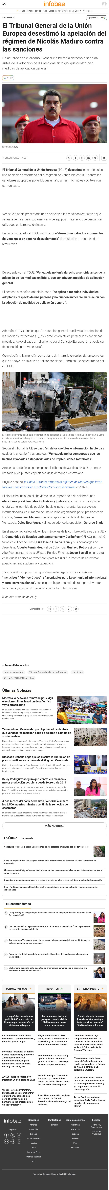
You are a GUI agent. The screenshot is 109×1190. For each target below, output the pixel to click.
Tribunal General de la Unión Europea (47, 672)
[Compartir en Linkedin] (88, 158)
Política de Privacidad (96, 1132)
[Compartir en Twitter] (82, 158)
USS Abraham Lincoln (71, 11)
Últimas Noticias (33, 1157)
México (34, 1143)
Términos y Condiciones (96, 1126)
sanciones (77, 672)
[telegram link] (13, 1141)
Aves (45, 11)
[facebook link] (6, 1135)
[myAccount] (104, 4)
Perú (34, 1147)
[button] (4, 4)
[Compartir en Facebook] (75, 158)
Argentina (75, 1125)
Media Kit (75, 1147)
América (33, 1125)
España (33, 1134)
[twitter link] (13, 1135)
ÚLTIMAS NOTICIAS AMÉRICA (19, 678)
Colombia (33, 1129)
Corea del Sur (54, 11)
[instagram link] (19, 1135)
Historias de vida (34, 11)
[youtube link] (6, 1141)
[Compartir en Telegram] (95, 158)
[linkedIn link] (19, 1141)
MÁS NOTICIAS (54, 826)
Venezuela (8, 17)
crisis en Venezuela (13, 672)
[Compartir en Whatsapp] (69, 158)
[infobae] (54, 4)
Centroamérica (33, 1152)
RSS (33, 1161)
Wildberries (88, 11)
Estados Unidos (33, 1138)
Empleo (54, 1125)
